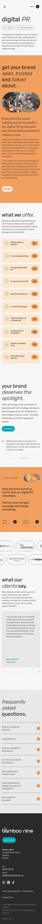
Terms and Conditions (11, 891)
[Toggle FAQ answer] (38, 728)
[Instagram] (3, 882)
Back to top (7, 918)
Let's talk (7, 189)
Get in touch (4, 521)
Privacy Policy (27, 891)
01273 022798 (26, 521)
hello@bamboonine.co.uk (12, 875)
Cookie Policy (7, 897)
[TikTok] (13, 882)
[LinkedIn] (8, 882)
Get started (8, 429)
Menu (32, 6)
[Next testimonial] (39, 672)
